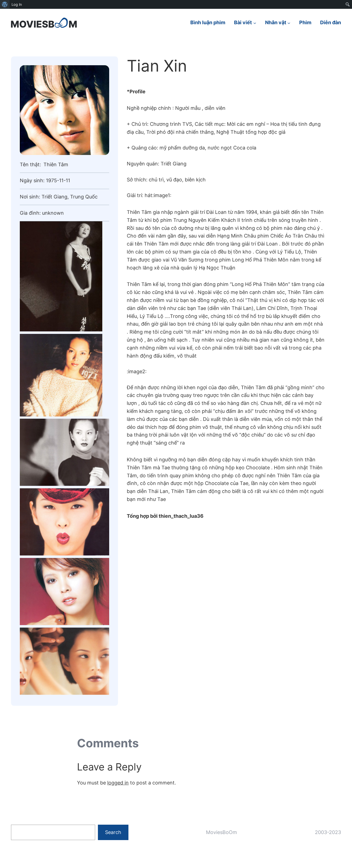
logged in (118, 783)
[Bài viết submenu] (254, 22)
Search (113, 832)
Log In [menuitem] (17, 4)
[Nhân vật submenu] (288, 22)
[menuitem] (5, 4)
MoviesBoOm (221, 832)
